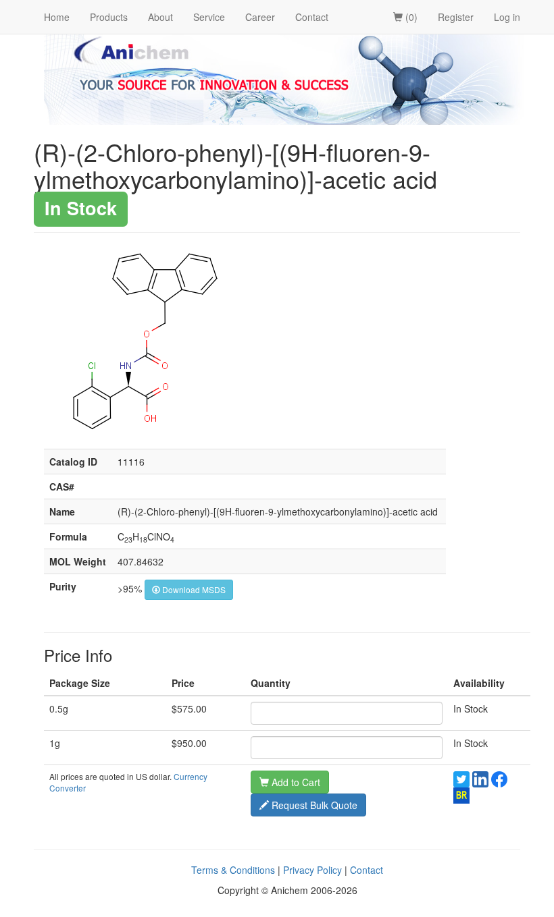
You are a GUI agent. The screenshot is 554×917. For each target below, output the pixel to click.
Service (209, 17)
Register (456, 17)
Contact (311, 17)
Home (57, 17)
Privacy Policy (312, 870)
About (160, 17)
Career (260, 17)
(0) (410, 17)
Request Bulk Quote (313, 805)
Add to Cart (294, 782)
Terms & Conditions (233, 870)
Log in (507, 17)
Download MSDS (193, 589)
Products (109, 17)
